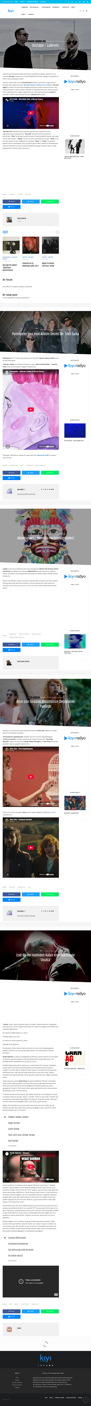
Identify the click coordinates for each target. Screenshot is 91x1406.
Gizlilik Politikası (17, 1385)
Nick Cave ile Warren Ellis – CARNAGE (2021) (74, 1068)
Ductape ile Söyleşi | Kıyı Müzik (21, 287)
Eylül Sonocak (21, 218)
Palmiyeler (29, 465)
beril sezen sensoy (23, 661)
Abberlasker (13, 634)
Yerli (44, 41)
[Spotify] (87, 1)
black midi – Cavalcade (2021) (71, 813)
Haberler (25, 7)
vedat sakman (25, 1304)
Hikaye (29, 951)
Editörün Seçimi (7, 256)
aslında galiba (14, 465)
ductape (20, 194)
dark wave (12, 194)
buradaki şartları (54, 1378)
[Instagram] (76, 1)
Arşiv (23, 14)
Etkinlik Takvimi (32, 1)
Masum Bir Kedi (42, 455)
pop (11, 1304)
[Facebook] (68, 1)
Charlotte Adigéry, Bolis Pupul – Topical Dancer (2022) (74, 157)
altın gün (12, 887)
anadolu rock (21, 887)
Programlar (34, 7)
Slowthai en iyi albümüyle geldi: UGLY (30, 264)
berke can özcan (36, 634)
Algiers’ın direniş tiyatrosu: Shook (48, 264)
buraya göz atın (62, 1382)
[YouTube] (84, 1)
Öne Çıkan (31, 41)
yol (30, 887)
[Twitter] (72, 1)
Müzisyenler (46, 7)
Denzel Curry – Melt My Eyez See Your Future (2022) (73, 652)
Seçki (73, 7)
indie (22, 465)
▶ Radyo (31, 14)
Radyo (22, 1)
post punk (28, 194)
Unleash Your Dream (43, 85)
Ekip (16, 1)
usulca (17, 1304)
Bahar (19, 1328)
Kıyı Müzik (20, 489)
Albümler (55, 7)
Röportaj (66, 7)
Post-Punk (38, 41)
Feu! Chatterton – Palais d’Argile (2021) (74, 441)
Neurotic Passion (29, 85)
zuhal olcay (35, 1304)
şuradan (53, 812)
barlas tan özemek (24, 634)
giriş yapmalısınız (24, 298)
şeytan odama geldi (41, 465)
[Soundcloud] (80, 1)
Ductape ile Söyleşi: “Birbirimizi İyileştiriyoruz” (10, 268)
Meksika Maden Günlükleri (17, 637)
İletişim (43, 1)
